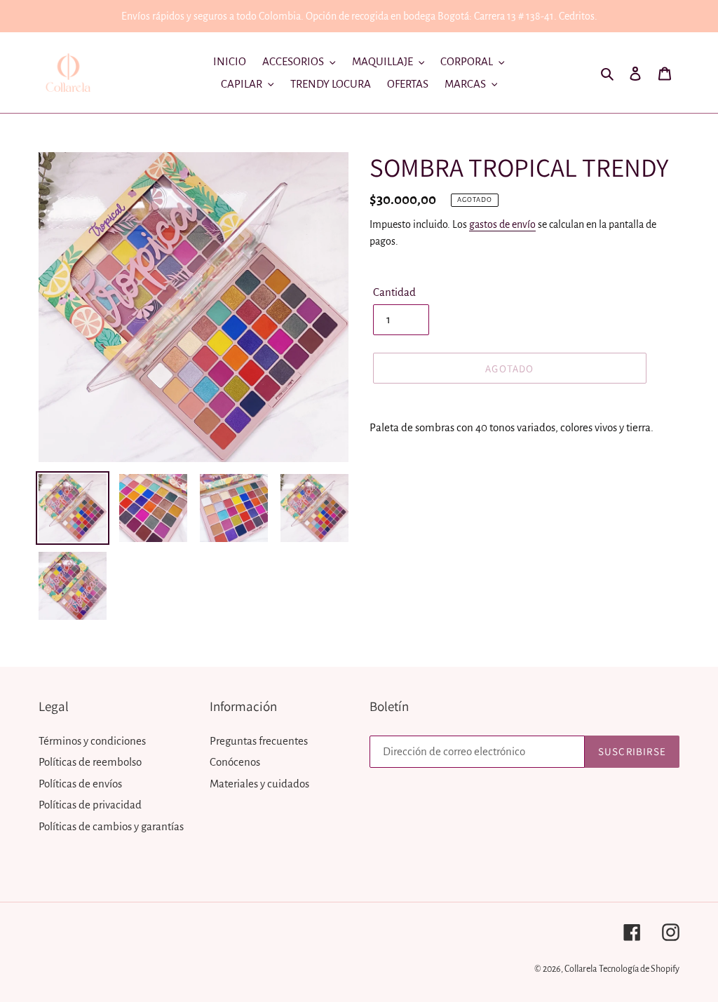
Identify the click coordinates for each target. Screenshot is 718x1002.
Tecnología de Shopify (639, 969)
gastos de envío (502, 224)
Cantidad (394, 292)
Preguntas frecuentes (259, 741)
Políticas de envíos (80, 784)
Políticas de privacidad (90, 805)
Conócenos (235, 762)
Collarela (580, 969)
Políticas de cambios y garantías (111, 826)
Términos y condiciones (92, 741)
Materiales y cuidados (259, 784)
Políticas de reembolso (90, 762)
